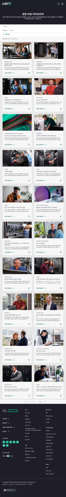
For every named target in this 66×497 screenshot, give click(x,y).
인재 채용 (27, 419)
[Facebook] (17, 442)
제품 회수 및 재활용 (29, 451)
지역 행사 (48, 419)
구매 (5, 419)
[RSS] (7, 445)
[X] (7, 442)
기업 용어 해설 (49, 443)
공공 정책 (27, 439)
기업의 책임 (28, 422)
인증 (47, 467)
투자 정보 (27, 433)
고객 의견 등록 (49, 459)
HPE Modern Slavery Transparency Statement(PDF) (33, 429)
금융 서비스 (48, 446)
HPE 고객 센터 (49, 453)
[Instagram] (10, 442)
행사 (47, 413)
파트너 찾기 (48, 471)
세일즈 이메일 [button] (8, 427)
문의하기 (48, 431)
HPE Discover (49, 416)
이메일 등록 (48, 440)
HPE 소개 (27, 413)
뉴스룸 (47, 422)
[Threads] (14, 442)
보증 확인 (27, 461)
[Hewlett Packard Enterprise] (7, 4)
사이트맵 (30, 484)
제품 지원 (27, 454)
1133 (40, 402)
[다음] (44, 402)
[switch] (7, 456)
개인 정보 (5, 484)
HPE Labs (27, 425)
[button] (59, 3)
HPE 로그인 (48, 456)
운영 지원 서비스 (29, 448)
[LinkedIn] (4, 442)
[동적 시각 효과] (8, 456)
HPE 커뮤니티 (49, 449)
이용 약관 (11, 484)
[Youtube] (4, 445)
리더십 (26, 436)
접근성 (26, 416)
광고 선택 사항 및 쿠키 (20, 484)
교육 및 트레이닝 (50, 437)
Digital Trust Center (51, 434)
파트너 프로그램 (49, 474)
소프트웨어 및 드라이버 (30, 457)
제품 (5, 423)
